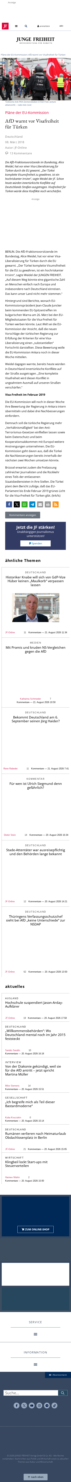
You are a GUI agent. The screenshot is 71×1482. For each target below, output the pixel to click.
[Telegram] (47, 1405)
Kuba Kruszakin (13, 1117)
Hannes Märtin (12, 1177)
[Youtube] (32, 1405)
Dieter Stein (10, 835)
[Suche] (62, 1393)
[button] (16, 26)
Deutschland (14, 137)
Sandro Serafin (12, 1050)
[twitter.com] (24, 1405)
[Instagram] (39, 1405)
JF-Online (10, 632)
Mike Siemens (12, 1085)
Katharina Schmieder (30, 699)
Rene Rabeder (10, 768)
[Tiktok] (54, 1405)
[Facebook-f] (16, 1405)
